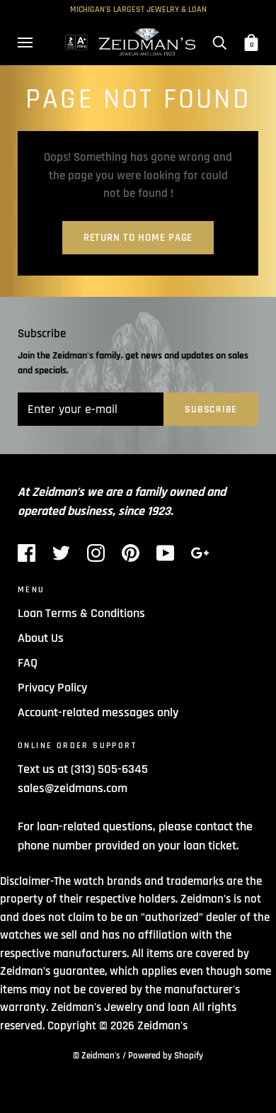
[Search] (219, 42)
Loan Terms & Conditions (81, 613)
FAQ (28, 663)
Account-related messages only (98, 712)
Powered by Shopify (165, 1055)
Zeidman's (162, 1026)
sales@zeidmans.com (72, 788)
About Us (41, 638)
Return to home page (138, 237)
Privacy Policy (52, 687)
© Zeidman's (96, 1055)
